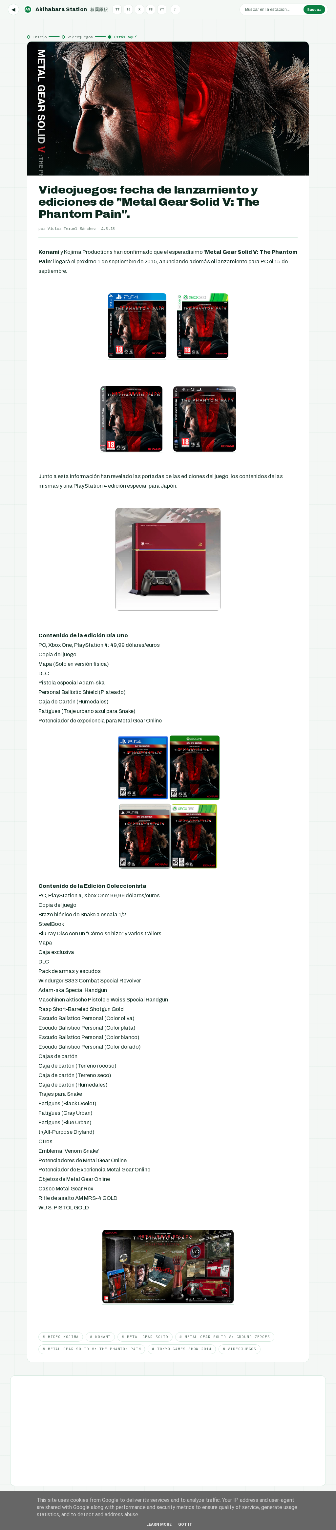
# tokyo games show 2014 (181, 1349)
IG (128, 9)
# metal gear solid (145, 1336)
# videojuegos (239, 1349)
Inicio (40, 36)
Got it (185, 1524)
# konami (100, 1336)
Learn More (159, 1524)
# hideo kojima (61, 1336)
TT (117, 9)
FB (151, 9)
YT (162, 9)
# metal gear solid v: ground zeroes (224, 1336)
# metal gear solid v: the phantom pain (92, 1349)
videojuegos (80, 36)
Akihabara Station (66, 9)
